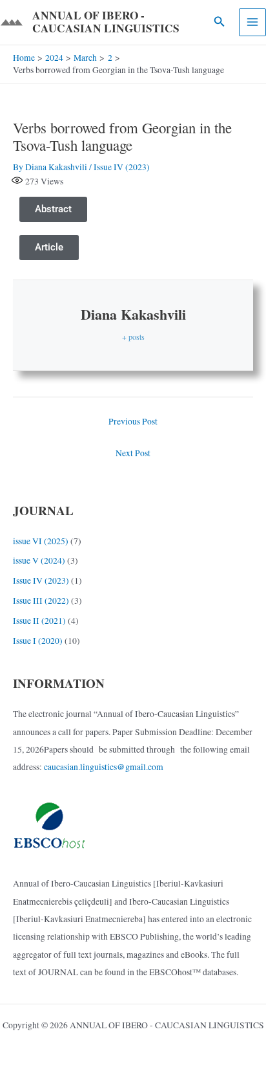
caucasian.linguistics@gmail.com (103, 767)
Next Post (133, 453)
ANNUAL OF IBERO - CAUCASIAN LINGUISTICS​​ (105, 22)
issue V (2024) (39, 560)
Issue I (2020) (38, 640)
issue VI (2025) (40, 541)
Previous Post (133, 421)
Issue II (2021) (39, 620)
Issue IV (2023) (122, 167)
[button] (219, 22)
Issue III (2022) (41, 600)
